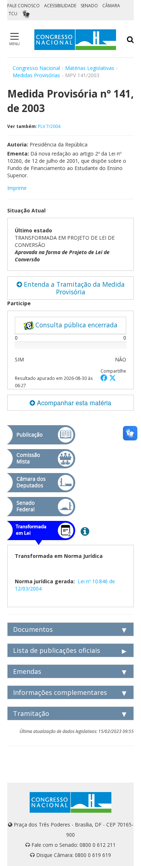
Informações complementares (60, 692)
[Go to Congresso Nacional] (75, 39)
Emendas (27, 671)
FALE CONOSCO (23, 6)
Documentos (33, 629)
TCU (13, 14)
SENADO (89, 6)
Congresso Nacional (36, 68)
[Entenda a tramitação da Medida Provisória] (85, 531)
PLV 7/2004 (49, 126)
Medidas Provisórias (36, 75)
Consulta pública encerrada (76, 324)
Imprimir (17, 188)
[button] (105, 377)
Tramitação (31, 713)
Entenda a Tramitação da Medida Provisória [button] (73, 288)
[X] (112, 377)
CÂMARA (111, 6)
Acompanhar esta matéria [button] (73, 402)
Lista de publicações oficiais (56, 650)
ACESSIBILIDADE (60, 6)
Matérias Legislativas (89, 68)
